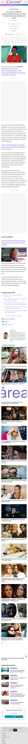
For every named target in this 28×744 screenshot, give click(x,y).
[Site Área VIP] (14, 2)
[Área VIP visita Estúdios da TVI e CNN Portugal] (5, 701)
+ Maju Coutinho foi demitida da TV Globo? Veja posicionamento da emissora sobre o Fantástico (13, 243)
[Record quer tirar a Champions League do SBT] (5, 677)
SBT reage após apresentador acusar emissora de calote (17, 671)
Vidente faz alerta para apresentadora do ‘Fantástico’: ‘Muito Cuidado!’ (15, 307)
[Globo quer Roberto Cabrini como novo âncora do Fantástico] (5, 684)
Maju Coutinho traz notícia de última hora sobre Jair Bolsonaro (15, 311)
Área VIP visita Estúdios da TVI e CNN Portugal (17, 703)
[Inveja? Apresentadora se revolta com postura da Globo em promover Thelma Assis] (5, 693)
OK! (15, 730)
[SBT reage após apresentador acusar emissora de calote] (5, 669)
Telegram (6, 321)
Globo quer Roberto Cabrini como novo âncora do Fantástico (17, 687)
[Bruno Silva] (6, 34)
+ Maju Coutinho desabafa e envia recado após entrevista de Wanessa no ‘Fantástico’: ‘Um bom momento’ (13, 147)
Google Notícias (8, 324)
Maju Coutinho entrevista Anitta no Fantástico (13, 295)
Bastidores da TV (11, 6)
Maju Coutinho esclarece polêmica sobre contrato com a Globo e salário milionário (15, 303)
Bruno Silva (11, 34)
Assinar (14, 716)
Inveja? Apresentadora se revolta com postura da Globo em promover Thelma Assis (17, 695)
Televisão (5, 6)
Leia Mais (10, 730)
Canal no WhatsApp (9, 319)
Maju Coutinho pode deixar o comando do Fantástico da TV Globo (15, 299)
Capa (2, 6)
